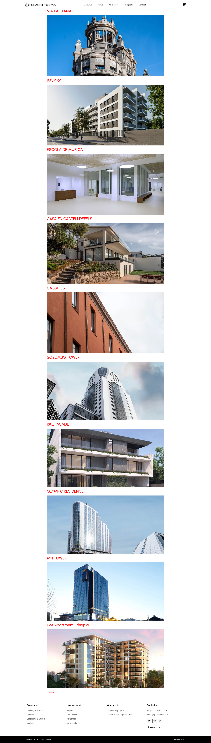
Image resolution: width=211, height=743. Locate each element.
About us (88, 5)
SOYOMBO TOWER (63, 357)
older (50, 692)
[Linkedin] (149, 721)
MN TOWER (57, 558)
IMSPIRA (54, 80)
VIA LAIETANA (59, 11)
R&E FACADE (58, 424)
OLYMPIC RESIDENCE (65, 491)
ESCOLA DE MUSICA (65, 149)
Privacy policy (179, 739)
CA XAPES (56, 288)
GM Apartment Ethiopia (68, 625)
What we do (114, 5)
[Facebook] (154, 721)
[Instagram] (160, 721)
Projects (129, 5)
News (100, 5)
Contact (142, 5)
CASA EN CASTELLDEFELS (69, 218)
